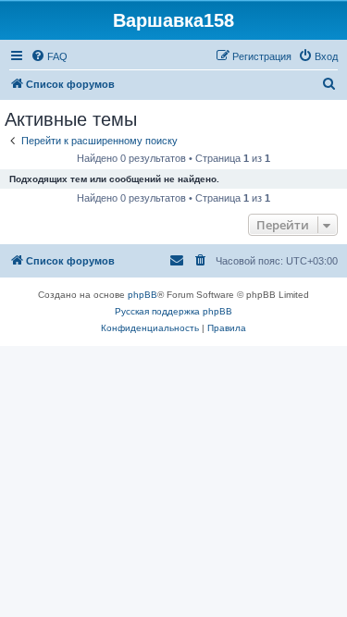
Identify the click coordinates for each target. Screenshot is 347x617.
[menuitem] (49, 56)
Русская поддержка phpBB (173, 311)
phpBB (142, 295)
